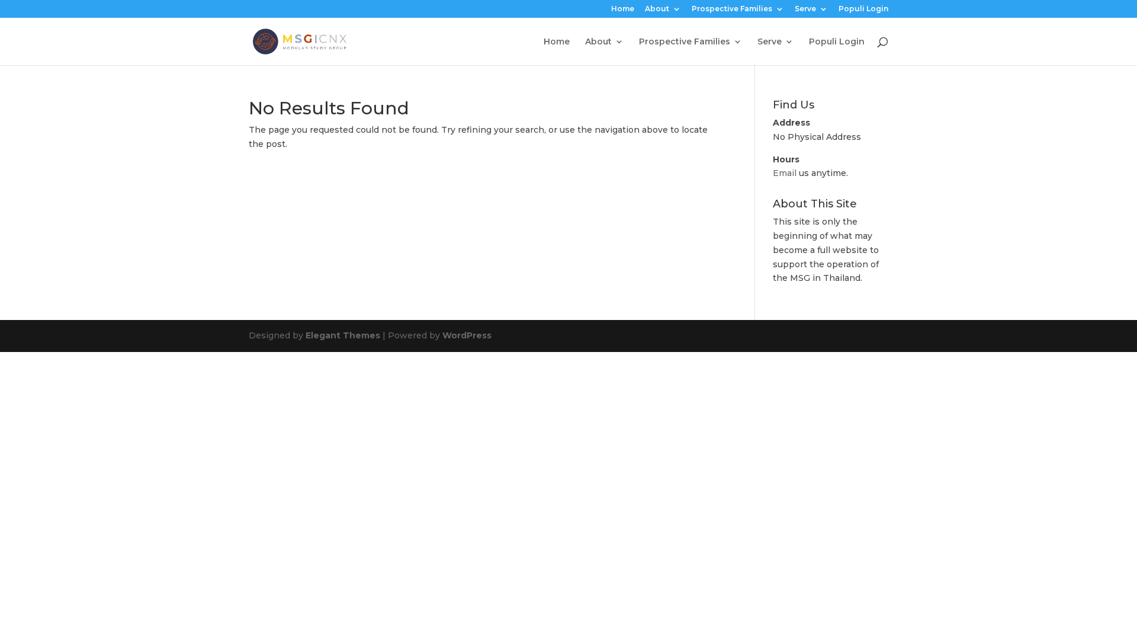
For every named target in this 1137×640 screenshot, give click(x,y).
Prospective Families (732, 9)
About (657, 9)
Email (784, 173)
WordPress (467, 335)
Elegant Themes (343, 335)
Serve (805, 9)
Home (622, 9)
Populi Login (863, 9)
